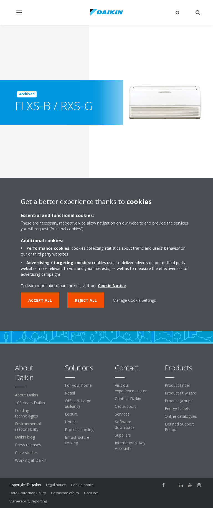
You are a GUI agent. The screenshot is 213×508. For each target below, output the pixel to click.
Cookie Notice (112, 285)
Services (122, 414)
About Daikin (26, 395)
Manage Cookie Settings (134, 300)
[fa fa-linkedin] (181, 485)
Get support (125, 406)
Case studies (26, 452)
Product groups (178, 400)
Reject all (86, 300)
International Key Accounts (130, 445)
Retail (70, 393)
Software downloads (125, 424)
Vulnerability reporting (28, 501)
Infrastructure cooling (77, 440)
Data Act (91, 492)
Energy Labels (177, 408)
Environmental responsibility (28, 426)
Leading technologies (26, 413)
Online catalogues (181, 416)
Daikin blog (25, 437)
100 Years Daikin (30, 402)
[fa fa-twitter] (172, 485)
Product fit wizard (180, 393)
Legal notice (56, 484)
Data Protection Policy (27, 492)
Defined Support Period (179, 426)
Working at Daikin (31, 460)
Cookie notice (82, 484)
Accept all (40, 300)
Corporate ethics (65, 492)
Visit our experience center (131, 388)
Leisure (71, 414)
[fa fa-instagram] (199, 485)
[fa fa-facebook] (163, 485)
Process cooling (79, 429)
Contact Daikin (128, 398)
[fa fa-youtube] (190, 485)
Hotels (71, 421)
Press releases (28, 444)
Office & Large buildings (78, 403)
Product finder (177, 385)
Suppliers (123, 435)
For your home (78, 385)
